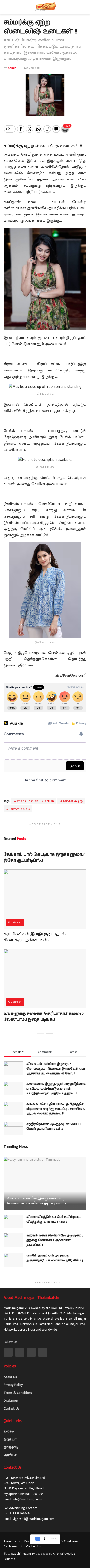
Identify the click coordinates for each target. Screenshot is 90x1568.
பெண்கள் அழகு (71, 800)
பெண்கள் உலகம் (18, 808)
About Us (10, 1377)
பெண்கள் (14, 922)
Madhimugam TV (23, 1553)
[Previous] (40, 1036)
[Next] (49, 1036)
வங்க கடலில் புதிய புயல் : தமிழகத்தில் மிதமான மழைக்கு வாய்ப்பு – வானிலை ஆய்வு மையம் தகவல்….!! (56, 1108)
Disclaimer (11, 1400)
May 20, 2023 (32, 67)
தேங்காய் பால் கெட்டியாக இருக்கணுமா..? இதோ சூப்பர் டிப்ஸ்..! (44, 857)
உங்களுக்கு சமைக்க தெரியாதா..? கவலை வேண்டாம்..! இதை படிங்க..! (44, 1016)
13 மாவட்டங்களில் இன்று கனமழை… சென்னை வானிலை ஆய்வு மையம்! (38, 1201)
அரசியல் (10, 1455)
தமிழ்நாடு (11, 1447)
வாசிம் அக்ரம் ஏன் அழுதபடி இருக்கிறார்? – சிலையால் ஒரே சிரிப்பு (54, 1258)
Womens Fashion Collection (34, 800)
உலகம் (9, 1431)
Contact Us (11, 1408)
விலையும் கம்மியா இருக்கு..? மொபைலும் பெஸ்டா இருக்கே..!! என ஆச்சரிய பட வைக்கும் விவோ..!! (55, 1068)
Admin (12, 67)
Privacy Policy (13, 1385)
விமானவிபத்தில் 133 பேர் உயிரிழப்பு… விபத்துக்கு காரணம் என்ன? (53, 1219)
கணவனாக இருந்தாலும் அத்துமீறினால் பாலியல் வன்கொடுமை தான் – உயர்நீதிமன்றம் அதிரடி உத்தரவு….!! (56, 1088)
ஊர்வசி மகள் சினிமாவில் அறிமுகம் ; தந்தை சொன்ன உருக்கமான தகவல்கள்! (54, 1239)
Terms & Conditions (18, 1392)
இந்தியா (10, 1439)
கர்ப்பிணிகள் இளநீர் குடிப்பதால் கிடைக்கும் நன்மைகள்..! (34, 936)
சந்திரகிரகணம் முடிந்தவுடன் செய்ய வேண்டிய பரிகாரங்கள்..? (53, 1126)
